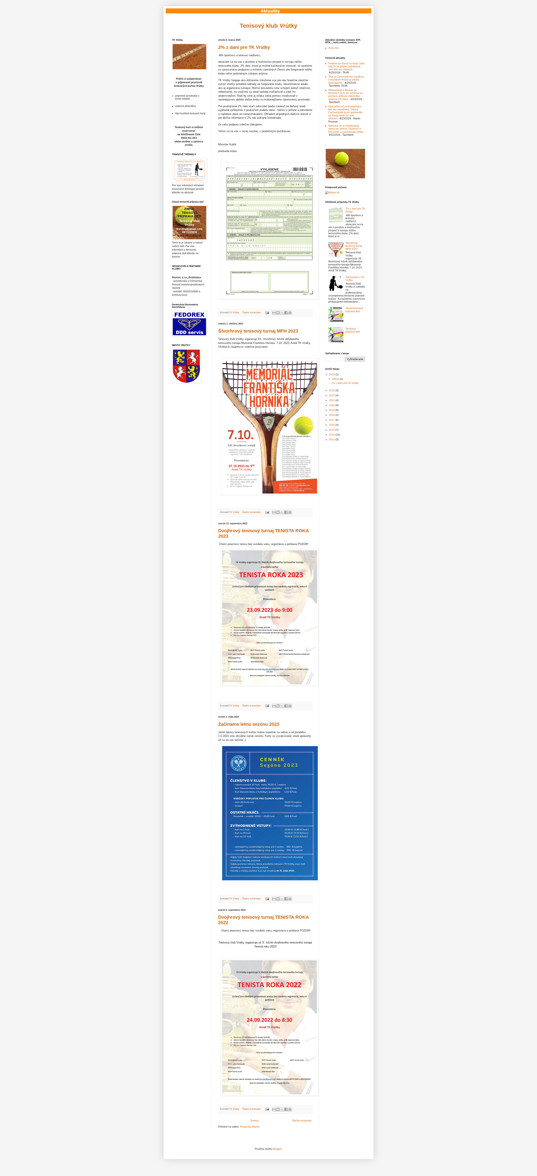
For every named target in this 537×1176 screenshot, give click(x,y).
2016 (332, 424)
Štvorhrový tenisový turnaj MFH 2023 (258, 331)
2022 (332, 395)
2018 (332, 415)
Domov (254, 1120)
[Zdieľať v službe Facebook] (286, 313)
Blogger (277, 1148)
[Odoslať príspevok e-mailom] (267, 312)
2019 (332, 410)
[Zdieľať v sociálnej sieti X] (282, 313)
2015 (332, 429)
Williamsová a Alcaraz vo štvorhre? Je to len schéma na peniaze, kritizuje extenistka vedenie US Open (345, 95)
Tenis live (333, 48)
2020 (332, 405)
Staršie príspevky (302, 1120)
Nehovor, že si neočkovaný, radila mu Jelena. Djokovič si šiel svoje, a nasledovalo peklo (345, 128)
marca (336, 378)
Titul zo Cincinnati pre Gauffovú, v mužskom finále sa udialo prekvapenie (346, 79)
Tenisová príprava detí (352, 330)
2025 (332, 374)
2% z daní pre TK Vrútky (244, 47)
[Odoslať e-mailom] (274, 313)
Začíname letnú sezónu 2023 (248, 724)
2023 (332, 390)
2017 (332, 420)
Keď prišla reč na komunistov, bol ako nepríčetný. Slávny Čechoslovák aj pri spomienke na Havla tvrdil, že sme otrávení (345, 112)
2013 (332, 439)
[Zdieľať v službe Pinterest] (290, 313)
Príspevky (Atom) (249, 1126)
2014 (332, 434)
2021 (332, 400)
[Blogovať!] (278, 313)
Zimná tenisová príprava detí (354, 310)
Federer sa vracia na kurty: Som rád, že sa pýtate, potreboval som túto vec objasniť (346, 66)
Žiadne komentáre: (252, 312)
